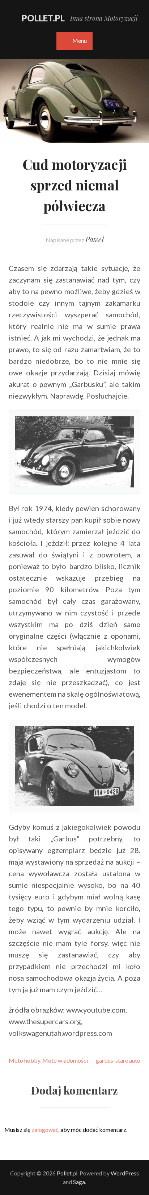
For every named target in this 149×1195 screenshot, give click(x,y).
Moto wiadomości (65, 1060)
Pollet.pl (43, 18)
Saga (79, 1181)
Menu (79, 40)
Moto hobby (24, 1060)
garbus (104, 1060)
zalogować (44, 1129)
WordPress (125, 1173)
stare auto (127, 1060)
